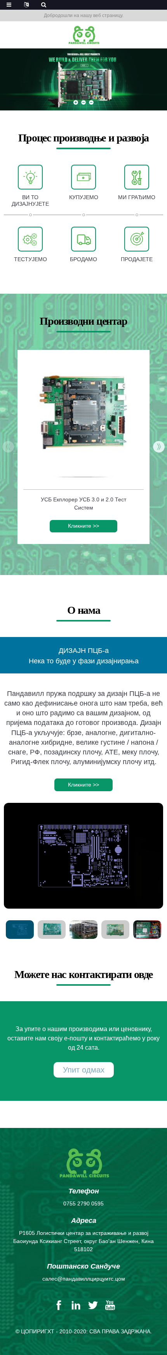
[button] (75, 102)
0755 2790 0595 (83, 1203)
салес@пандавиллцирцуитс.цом (83, 1279)
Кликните (83, 526)
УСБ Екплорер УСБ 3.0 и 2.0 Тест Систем (83, 503)
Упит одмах (83, 1070)
